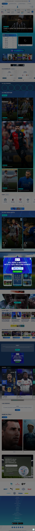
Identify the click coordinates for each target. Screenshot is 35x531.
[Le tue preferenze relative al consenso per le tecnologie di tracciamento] (33, 529)
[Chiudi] (30, 259)
